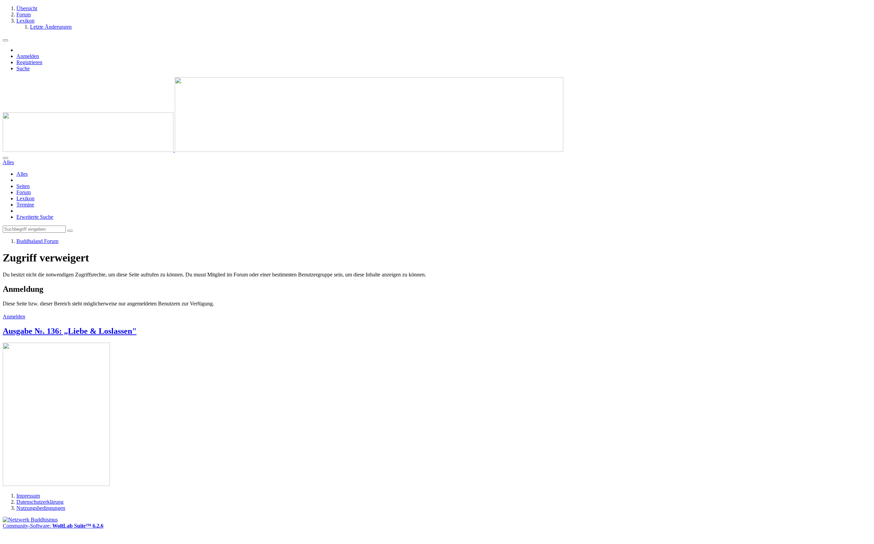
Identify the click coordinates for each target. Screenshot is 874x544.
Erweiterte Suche (34, 217)
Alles (22, 174)
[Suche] (5, 158)
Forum (23, 192)
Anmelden (27, 56)
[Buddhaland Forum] (283, 150)
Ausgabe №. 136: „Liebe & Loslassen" (70, 331)
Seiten (23, 186)
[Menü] (5, 40)
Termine (25, 204)
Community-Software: (53, 526)
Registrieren (29, 62)
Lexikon (25, 198)
